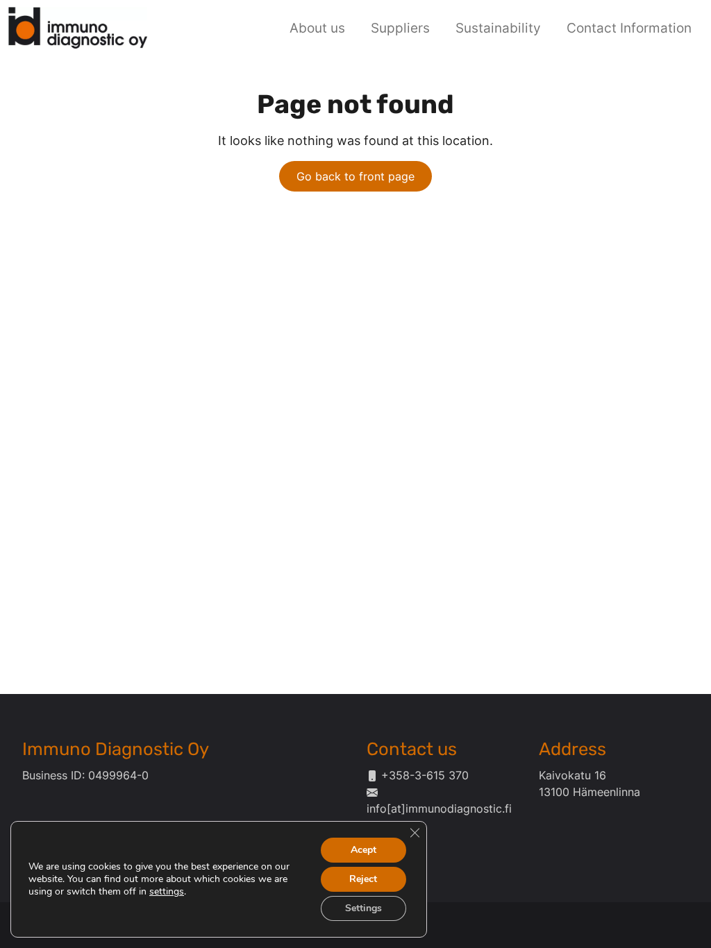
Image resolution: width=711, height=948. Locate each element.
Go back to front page (355, 176)
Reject (363, 879)
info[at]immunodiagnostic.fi (439, 808)
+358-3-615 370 (425, 775)
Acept (363, 849)
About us (317, 27)
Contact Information (629, 27)
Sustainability (498, 27)
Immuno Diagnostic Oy (115, 748)
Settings (363, 908)
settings (166, 892)
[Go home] (77, 26)
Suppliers (400, 27)
